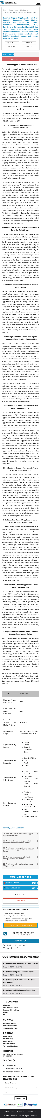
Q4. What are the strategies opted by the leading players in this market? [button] (17, 858)
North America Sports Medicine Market (18, 972)
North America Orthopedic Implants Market (20, 964)
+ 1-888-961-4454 (12, 945)
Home (5, 10)
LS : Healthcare (12, 43)
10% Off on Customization (20, 925)
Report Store (13, 10)
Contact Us (31, 1112)
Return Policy (8, 1041)
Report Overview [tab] (8, 54)
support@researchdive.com (15, 948)
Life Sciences (24, 10)
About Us (6, 1005)
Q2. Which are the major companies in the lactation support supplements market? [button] (17, 842)
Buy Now (21, 901)
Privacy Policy (8, 1039)
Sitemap (20, 1112)
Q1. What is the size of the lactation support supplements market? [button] (18, 834)
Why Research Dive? (10, 1007)
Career (5, 1012)
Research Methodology (11, 1010)
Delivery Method (9, 1043)
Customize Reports (10, 1025)
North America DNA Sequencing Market (19, 990)
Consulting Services (10, 1028)
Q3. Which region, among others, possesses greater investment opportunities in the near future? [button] (18, 849)
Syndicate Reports (9, 1023)
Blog (4, 1015)
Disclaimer (9, 1112)
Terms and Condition (10, 1046)
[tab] (20, 835)
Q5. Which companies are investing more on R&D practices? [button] (18, 865)
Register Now (20, 1098)
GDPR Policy (7, 1036)
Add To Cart (20, 895)
